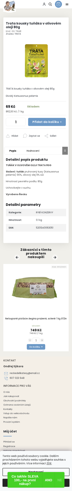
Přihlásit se (9, 441)
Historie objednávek (14, 450)
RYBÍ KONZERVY (44, 212)
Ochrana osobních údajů (17, 404)
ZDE (49, 463)
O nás (6, 392)
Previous (17, 257)
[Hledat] (49, 4)
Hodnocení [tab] (33, 150)
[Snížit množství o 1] (9, 122)
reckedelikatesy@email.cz (25, 373)
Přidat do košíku (45, 122)
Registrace (9, 446)
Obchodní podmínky (14, 400)
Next (55, 257)
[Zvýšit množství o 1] (22, 122)
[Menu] (67, 4)
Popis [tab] (12, 150)
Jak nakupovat (11, 396)
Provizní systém (11, 421)
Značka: (13, 33)
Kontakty (7, 409)
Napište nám (10, 417)
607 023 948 (17, 378)
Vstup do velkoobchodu (16, 413)
